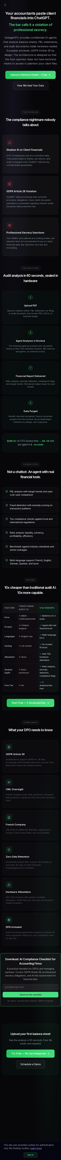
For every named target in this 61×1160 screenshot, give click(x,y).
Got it (30, 1155)
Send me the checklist (30, 994)
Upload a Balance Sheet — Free (28, 74)
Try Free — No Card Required (28, 1053)
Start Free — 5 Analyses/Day (29, 702)
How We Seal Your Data (30, 85)
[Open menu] (5, 5)
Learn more (36, 1148)
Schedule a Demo (30, 1064)
